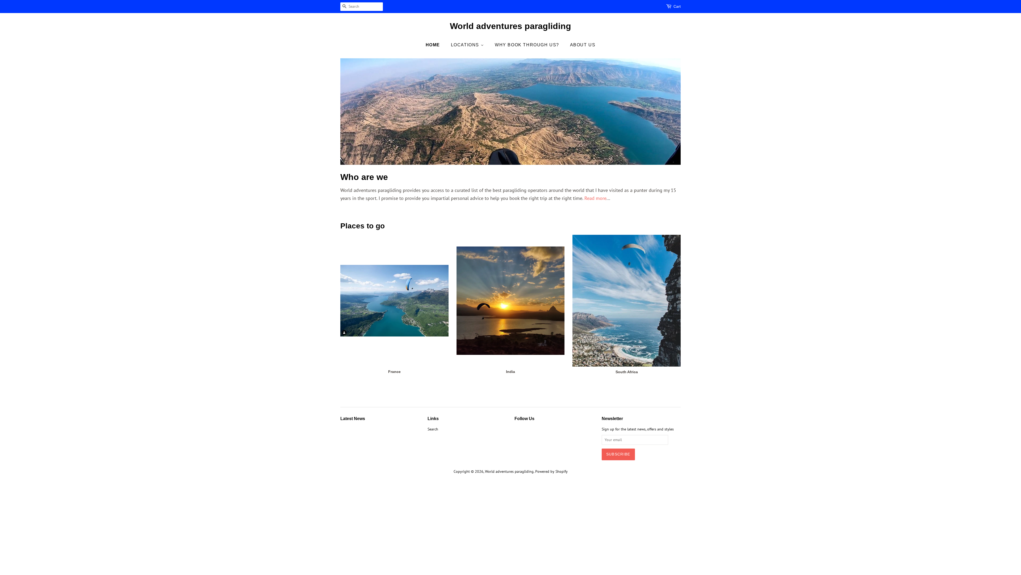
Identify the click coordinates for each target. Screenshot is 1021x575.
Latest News (352, 418)
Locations (466, 45)
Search (433, 429)
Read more (595, 198)
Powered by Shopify (551, 471)
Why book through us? (527, 45)
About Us (583, 45)
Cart (677, 6)
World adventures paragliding (510, 26)
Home (433, 45)
